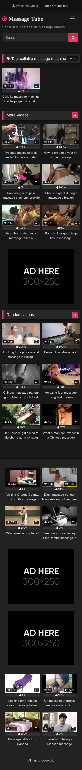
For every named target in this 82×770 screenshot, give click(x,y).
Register (62, 5)
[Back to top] (68, 757)
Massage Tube (25, 19)
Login (47, 5)
